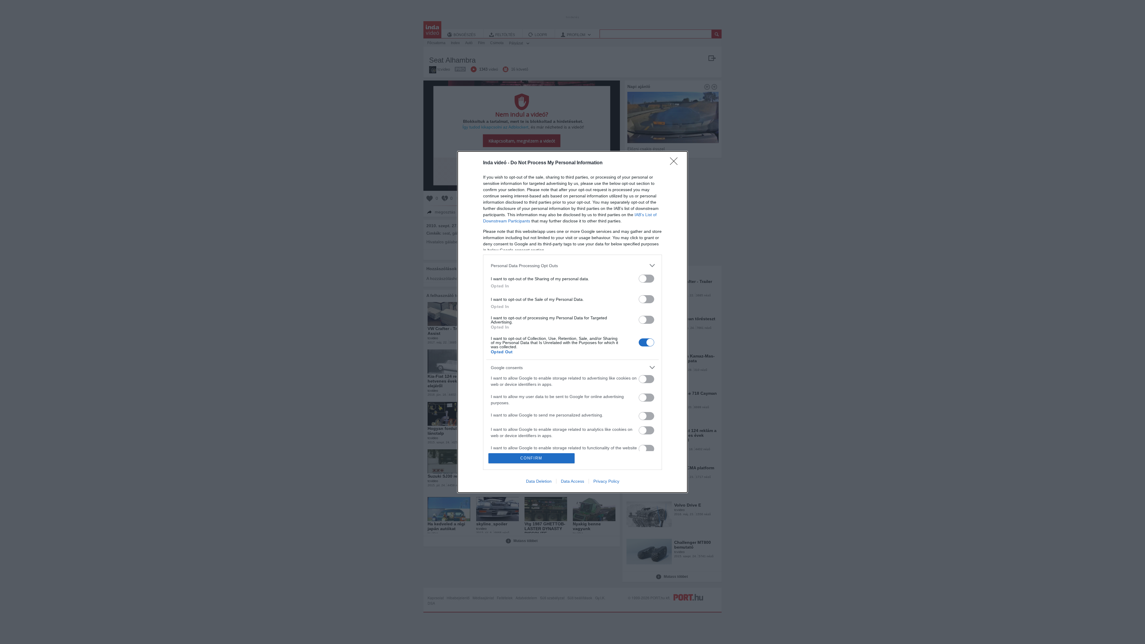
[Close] (675, 163)
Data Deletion (539, 481)
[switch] (646, 279)
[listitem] (572, 265)
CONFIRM (531, 458)
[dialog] (572, 322)
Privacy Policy (606, 481)
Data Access (572, 481)
